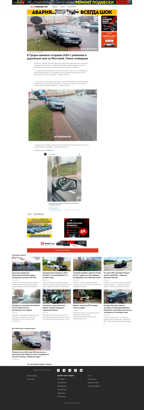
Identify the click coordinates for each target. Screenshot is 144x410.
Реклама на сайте (93, 382)
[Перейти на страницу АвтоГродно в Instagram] (58, 370)
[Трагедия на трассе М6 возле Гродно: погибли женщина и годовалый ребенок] (57, 296)
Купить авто (72, 6)
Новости (54, 6)
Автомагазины (62, 382)
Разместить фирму (94, 386)
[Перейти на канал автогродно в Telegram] (64, 370)
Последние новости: (19, 255)
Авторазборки (61, 386)
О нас (89, 375)
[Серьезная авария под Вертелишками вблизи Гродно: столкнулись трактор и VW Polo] (26, 264)
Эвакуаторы (61, 393)
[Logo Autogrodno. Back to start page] (39, 6)
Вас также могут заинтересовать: (24, 328)
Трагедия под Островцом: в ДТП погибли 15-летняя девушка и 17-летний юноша (56, 275)
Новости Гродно (32, 375)
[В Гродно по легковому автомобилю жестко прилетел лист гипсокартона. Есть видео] (26, 296)
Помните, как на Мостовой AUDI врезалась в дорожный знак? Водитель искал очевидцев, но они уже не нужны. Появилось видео (30, 354)
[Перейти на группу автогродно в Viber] (75, 370)
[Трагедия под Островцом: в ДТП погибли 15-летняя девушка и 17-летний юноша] (57, 264)
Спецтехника (61, 396)
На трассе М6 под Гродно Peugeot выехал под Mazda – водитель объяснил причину (117, 275)
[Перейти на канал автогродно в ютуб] (81, 370)
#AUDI (29, 214)
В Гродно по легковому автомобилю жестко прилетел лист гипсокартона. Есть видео (26, 307)
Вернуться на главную (62, 250)
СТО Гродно (61, 379)
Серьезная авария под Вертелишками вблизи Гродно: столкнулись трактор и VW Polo (24, 275)
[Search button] (112, 7)
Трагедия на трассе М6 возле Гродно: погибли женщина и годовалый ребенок (54, 307)
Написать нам (92, 379)
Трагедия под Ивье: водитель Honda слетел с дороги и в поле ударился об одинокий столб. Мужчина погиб (87, 275)
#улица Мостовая (38, 214)
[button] (112, 6)
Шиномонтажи (62, 389)
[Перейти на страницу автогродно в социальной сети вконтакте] (69, 370)
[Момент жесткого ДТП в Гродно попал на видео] (87, 296)
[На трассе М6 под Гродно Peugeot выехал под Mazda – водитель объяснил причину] (118, 264)
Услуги (63, 6)
